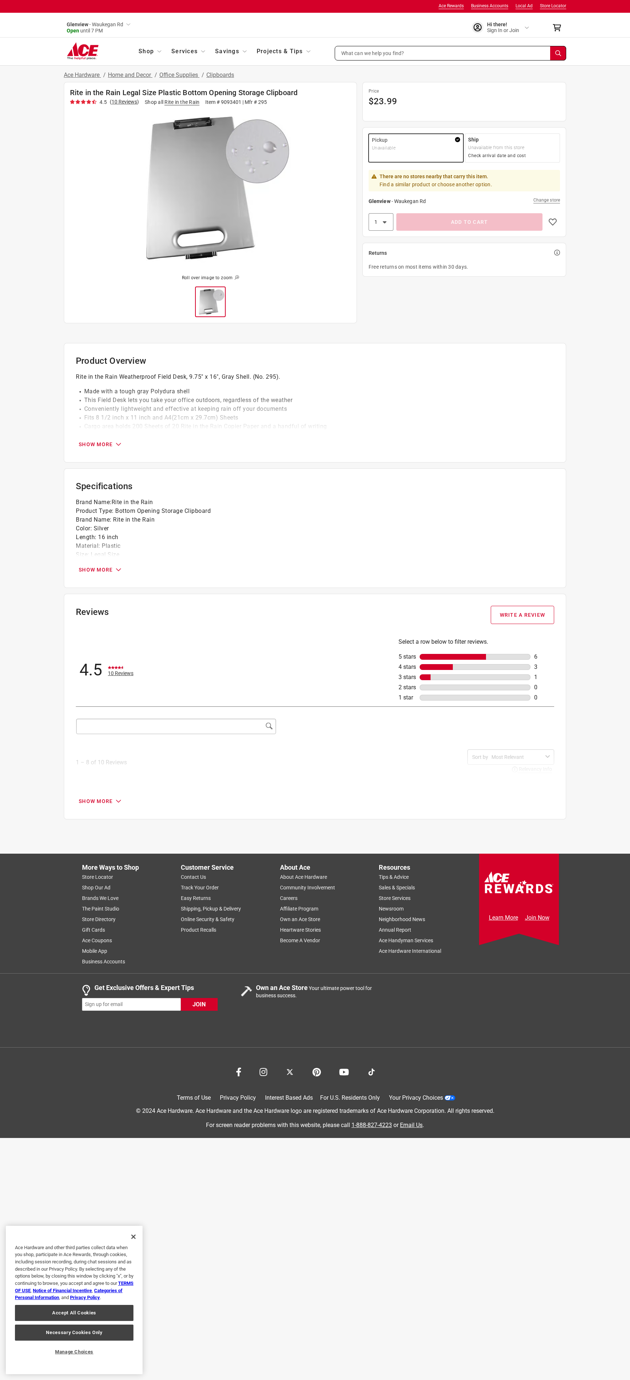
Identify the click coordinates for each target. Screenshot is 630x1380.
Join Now (537, 917)
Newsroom (391, 909)
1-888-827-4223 (371, 1124)
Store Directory (99, 919)
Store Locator (553, 5)
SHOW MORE (96, 444)
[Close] (133, 1237)
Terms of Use (194, 1097)
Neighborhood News (402, 919)
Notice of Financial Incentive (62, 1290)
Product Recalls (198, 930)
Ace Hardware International (410, 951)
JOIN (199, 1004)
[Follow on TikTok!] (371, 1071)
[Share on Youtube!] (344, 1071)
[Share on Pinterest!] (316, 1071)
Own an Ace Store (300, 919)
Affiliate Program (299, 909)
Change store (546, 200)
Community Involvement (307, 887)
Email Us (411, 1124)
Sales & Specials (397, 887)
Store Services (395, 898)
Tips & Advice (394, 877)
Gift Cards (93, 930)
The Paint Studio (100, 909)
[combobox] (517, 757)
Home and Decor (130, 74)
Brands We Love (100, 898)
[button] (451, 53)
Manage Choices (74, 1351)
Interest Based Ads (289, 1097)
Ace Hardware (82, 74)
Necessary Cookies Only (74, 1332)
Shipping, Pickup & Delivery (211, 909)
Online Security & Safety (207, 919)
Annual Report (395, 930)
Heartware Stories (300, 930)
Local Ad (524, 5)
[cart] (559, 27)
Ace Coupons (97, 940)
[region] (74, 1300)
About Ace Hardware (303, 877)
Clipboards (220, 74)
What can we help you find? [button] (372, 53)
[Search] (558, 53)
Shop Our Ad (96, 887)
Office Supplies (179, 74)
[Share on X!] (289, 1071)
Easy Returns (196, 898)
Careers (289, 898)
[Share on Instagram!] (263, 1071)
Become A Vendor (300, 940)
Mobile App (94, 951)
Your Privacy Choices (416, 1097)
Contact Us (193, 877)
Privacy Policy (238, 1097)
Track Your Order (200, 887)
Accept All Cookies (74, 1312)
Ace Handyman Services (406, 940)
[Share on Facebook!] (238, 1071)
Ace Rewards (451, 5)
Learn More (503, 917)
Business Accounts (489, 5)
